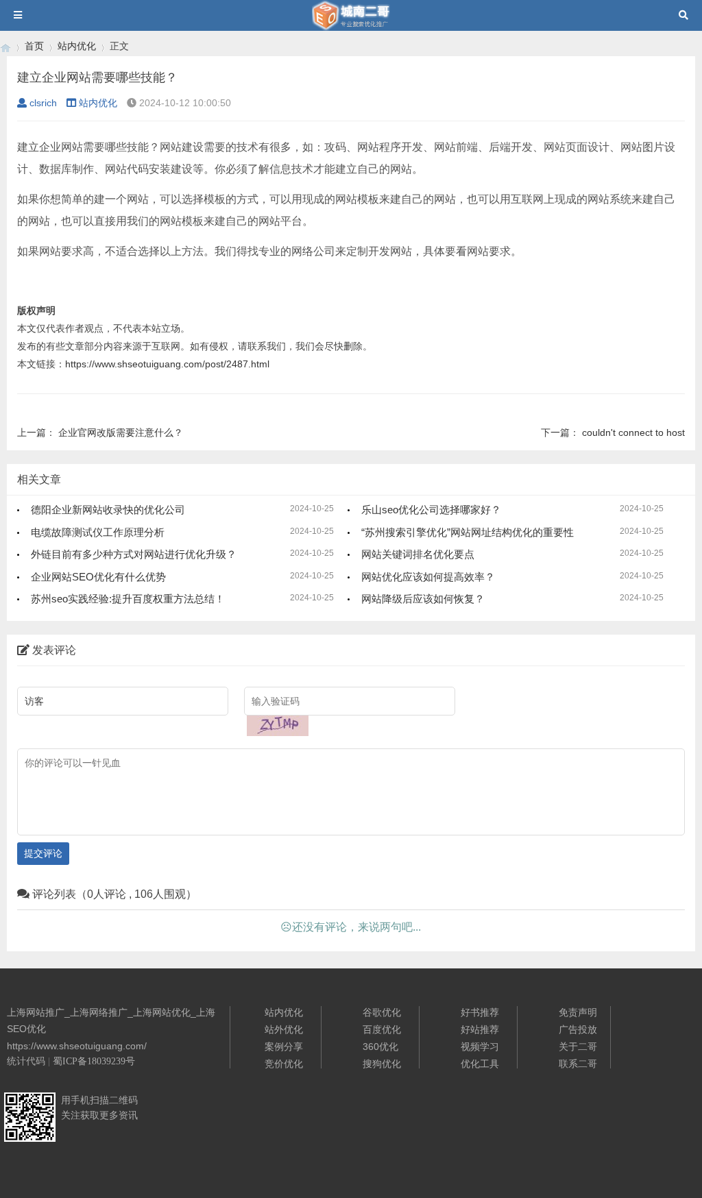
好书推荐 (480, 1012)
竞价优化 (284, 1063)
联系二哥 (578, 1063)
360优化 (380, 1046)
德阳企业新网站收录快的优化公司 (108, 509)
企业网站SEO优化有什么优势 (98, 577)
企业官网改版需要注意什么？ (120, 432)
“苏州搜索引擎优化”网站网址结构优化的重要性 (467, 532)
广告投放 (578, 1029)
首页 (34, 45)
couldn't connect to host (633, 432)
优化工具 (480, 1063)
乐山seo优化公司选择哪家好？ (431, 509)
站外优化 (284, 1029)
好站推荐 (480, 1029)
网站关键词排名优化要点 (417, 554)
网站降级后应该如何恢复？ (423, 598)
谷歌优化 (382, 1012)
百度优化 (382, 1029)
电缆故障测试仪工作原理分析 (98, 532)
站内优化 (77, 45)
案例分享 (284, 1046)
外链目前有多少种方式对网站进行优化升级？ (134, 554)
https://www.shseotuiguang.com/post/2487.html (167, 363)
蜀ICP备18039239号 (94, 1061)
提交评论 (43, 853)
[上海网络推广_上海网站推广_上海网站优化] (5, 46)
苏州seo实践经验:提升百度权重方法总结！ (128, 598)
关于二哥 (578, 1046)
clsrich (43, 102)
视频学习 (480, 1046)
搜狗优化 (382, 1063)
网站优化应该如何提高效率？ (428, 577)
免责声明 (578, 1012)
